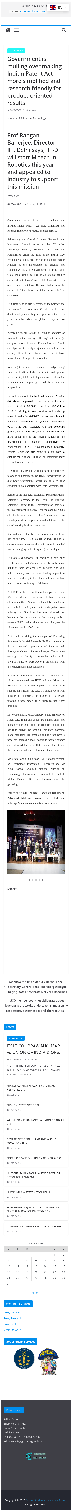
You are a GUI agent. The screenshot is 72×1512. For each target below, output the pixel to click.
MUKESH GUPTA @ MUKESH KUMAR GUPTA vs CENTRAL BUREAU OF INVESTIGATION (34, 1209)
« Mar (34, 1292)
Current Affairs (16, 50)
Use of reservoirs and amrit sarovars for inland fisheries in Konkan (37, 12)
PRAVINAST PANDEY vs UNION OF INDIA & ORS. (34, 1158)
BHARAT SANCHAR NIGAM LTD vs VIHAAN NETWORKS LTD (31, 1087)
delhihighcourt (15, 1038)
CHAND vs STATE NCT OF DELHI (25, 1105)
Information (31, 110)
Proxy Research (13, 1318)
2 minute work (12, 1330)
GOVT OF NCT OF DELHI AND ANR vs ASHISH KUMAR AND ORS (32, 1140)
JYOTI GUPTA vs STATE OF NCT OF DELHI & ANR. (34, 1226)
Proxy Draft (10, 1324)
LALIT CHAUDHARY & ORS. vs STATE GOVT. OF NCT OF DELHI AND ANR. (33, 1175)
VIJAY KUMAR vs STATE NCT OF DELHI (28, 1192)
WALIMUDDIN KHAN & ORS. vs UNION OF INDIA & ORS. (35, 1121)
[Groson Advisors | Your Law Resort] (8, 30)
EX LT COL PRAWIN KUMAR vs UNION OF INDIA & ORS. (33, 1049)
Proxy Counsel (12, 1312)
